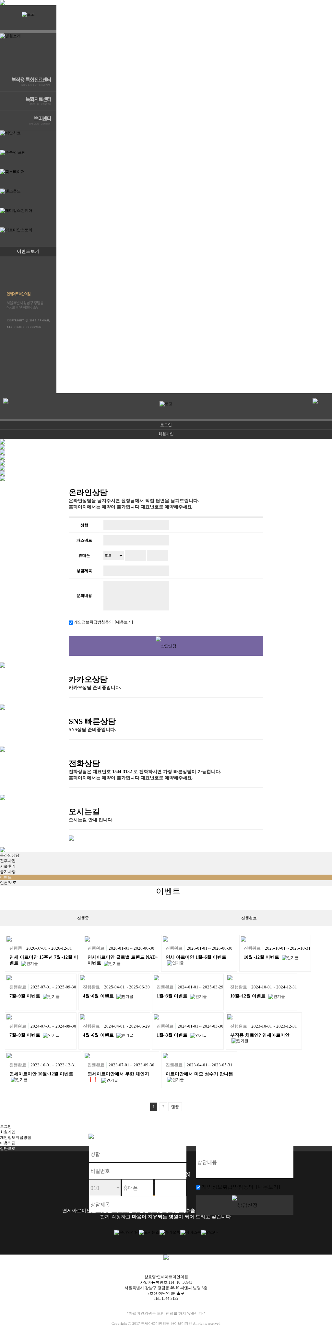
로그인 (166, 425)
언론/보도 (8, 882)
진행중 (83, 918)
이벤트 (6, 877)
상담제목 (84, 570)
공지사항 (8, 871)
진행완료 (249, 918)
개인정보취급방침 (15, 1137)
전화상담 (84, 763)
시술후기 (8, 866)
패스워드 (84, 540)
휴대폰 (84, 555)
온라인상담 (88, 492)
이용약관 (8, 1143)
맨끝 (175, 1107)
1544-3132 (122, 771)
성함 (84, 525)
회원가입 (166, 434)
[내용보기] (123, 622)
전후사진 (8, 860)
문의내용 (84, 595)
